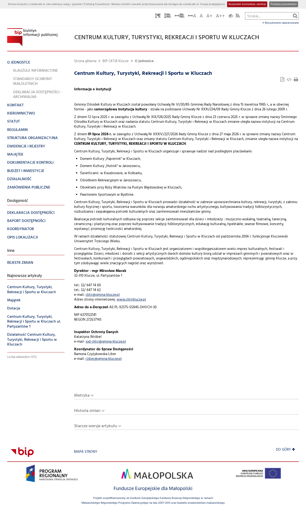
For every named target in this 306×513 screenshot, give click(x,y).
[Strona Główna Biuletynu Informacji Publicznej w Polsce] (22, 452)
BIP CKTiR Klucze (116, 61)
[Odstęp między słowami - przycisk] (179, 17)
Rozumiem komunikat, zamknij (247, 4)
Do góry (283, 450)
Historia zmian (87, 410)
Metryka (82, 395)
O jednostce (144, 61)
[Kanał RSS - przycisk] (238, 17)
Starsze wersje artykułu (95, 426)
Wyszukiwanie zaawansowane (281, 23)
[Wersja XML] (289, 80)
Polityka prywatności (284, 4)
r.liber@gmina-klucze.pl (104, 359)
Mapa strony (85, 452)
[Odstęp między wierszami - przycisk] (167, 17)
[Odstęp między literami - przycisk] (158, 17)
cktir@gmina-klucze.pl (103, 295)
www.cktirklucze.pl (131, 299)
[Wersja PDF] (283, 80)
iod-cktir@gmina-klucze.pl (106, 342)
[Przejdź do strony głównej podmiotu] (32, 37)
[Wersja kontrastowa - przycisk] (231, 17)
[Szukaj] (295, 15)
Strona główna (85, 61)
